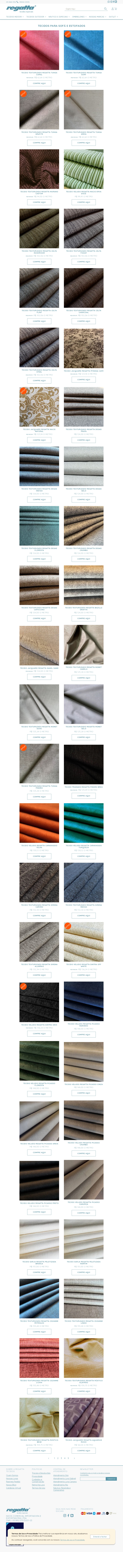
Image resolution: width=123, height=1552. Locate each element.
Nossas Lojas (12, 1478)
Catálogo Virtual (13, 1488)
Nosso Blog (11, 1485)
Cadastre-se (111, 1479)
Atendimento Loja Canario (65, 1481)
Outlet (112, 17)
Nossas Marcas (96, 17)
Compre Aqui (39, 83)
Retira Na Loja (38, 1485)
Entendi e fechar (100, 1537)
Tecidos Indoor (14, 17)
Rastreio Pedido (13, 1481)
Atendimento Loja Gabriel (64, 1478)
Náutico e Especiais (58, 17)
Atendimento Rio (60, 1485)
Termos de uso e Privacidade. (72, 1540)
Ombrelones (78, 17)
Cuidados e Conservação (38, 1480)
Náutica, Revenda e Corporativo (62, 1489)
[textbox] (86, 9)
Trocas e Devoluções (41, 1473)
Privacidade (37, 1476)
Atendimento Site (60, 1475)
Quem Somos (12, 1475)
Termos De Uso (38, 1488)
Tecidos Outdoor (35, 17)
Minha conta (24, 2)
